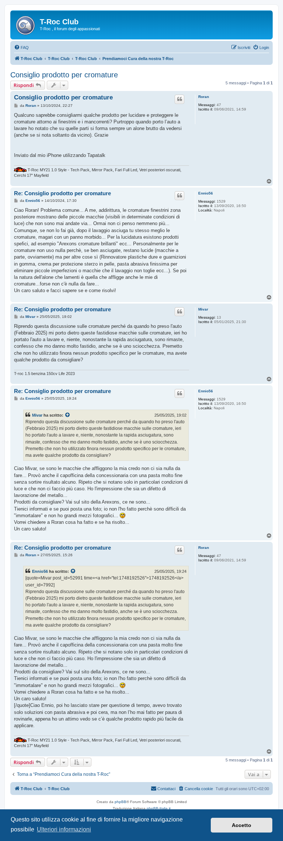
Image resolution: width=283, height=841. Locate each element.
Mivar (203, 309)
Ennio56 (205, 193)
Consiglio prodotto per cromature (64, 75)
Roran (203, 97)
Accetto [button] (241, 825)
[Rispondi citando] (179, 99)
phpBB (120, 802)
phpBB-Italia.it (159, 808)
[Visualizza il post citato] (67, 415)
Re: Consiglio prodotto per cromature (62, 193)
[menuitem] (21, 47)
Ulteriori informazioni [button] (64, 829)
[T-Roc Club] (26, 24)
